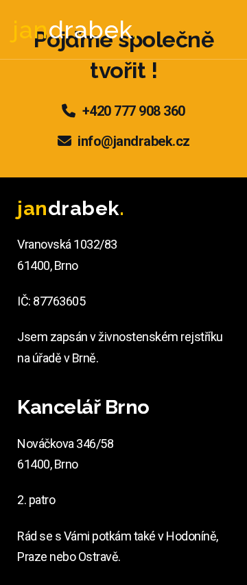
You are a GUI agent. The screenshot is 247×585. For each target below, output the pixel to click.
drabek (75, 29)
